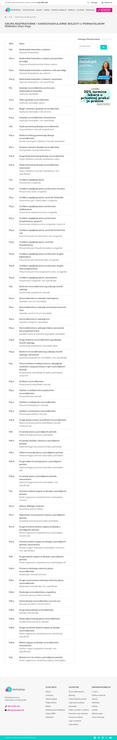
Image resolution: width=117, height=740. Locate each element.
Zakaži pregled (51, 699)
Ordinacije (49, 695)
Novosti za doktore (76, 717)
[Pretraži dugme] (88, 2)
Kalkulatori (49, 717)
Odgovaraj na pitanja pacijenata (76, 704)
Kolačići (95, 699)
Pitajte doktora (29, 10)
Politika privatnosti (98, 695)
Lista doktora (73, 724)
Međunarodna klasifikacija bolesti (25, 17)
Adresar (95, 706)
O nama (95, 692)
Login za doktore (75, 721)
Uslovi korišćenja (98, 717)
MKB (10, 17)
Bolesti (48, 706)
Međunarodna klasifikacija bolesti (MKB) (55, 711)
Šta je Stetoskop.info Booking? (76, 693)
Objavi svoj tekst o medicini (79, 710)
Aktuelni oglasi (97, 713)
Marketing (95, 703)
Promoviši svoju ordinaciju (78, 713)
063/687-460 (42, 2)
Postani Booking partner (77, 699)
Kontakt (95, 710)
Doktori (48, 692)
